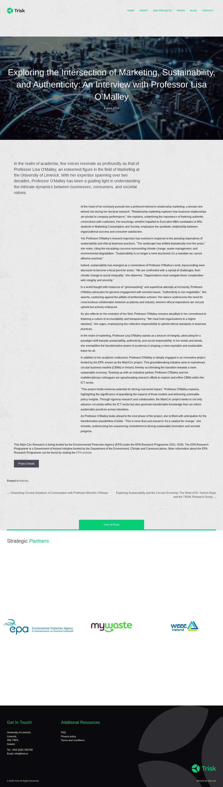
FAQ (63, 732)
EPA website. (84, 452)
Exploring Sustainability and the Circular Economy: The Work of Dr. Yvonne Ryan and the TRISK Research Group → (166, 494)
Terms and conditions (72, 740)
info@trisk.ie (21, 753)
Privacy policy (68, 736)
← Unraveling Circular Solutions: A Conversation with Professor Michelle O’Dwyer (57, 492)
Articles (23, 480)
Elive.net (212, 781)
